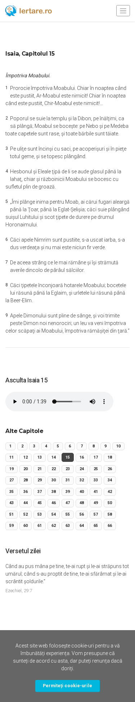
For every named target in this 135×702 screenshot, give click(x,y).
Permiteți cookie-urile (67, 685)
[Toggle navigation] (123, 10)
